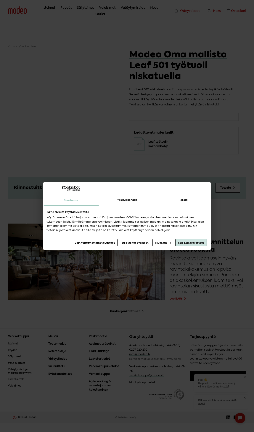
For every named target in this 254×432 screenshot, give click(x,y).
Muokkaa (161, 243)
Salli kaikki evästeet (191, 243)
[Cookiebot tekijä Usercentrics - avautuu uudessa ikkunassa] (63, 188)
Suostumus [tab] (71, 200)
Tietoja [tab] (182, 200)
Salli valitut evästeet (135, 243)
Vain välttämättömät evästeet (95, 243)
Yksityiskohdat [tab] (127, 200)
